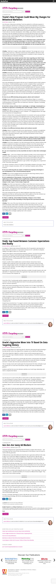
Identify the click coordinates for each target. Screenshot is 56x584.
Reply (3, 511)
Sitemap (33, 569)
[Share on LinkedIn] (7, 214)
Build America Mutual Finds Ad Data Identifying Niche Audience (16, 538)
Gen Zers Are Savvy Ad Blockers (9, 535)
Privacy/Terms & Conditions (13, 571)
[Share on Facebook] (3, 214)
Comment (5, 217)
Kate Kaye (6, 22)
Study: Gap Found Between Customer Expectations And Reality (16, 531)
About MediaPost (11, 569)
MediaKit (17, 569)
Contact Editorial (23, 569)
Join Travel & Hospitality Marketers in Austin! (12, 546)
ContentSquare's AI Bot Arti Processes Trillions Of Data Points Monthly (18, 540)
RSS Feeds (29, 569)
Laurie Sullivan (7, 246)
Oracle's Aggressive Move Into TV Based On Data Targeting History (17, 533)
